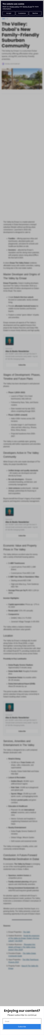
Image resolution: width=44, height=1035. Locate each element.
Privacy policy (14, 7)
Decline (35, 13)
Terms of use (27, 7)
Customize (22, 13)
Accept (8, 13)
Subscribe (22, 1026)
